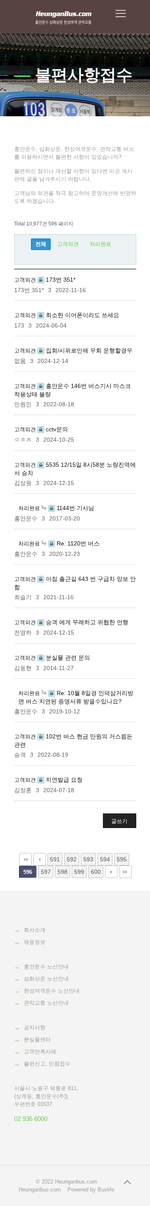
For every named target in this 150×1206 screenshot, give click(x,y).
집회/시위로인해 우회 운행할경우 (88, 350)
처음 (25, 859)
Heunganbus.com (76, 1181)
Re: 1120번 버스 (77, 543)
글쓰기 (119, 821)
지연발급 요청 (63, 779)
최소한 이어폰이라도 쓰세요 (81, 315)
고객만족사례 (40, 1051)
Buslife (106, 1189)
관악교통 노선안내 (46, 1003)
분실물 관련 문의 (67, 657)
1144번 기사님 (74, 508)
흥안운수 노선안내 (46, 966)
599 (79, 871)
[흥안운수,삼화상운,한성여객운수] (63, 16)
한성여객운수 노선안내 (52, 991)
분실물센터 (37, 1039)
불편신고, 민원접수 (47, 1064)
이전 (39, 859)
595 (122, 859)
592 (72, 859)
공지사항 (34, 1027)
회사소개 (34, 930)
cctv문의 (56, 429)
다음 (111, 872)
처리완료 (100, 244)
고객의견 (68, 244)
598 (63, 871)
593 (88, 859)
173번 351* (59, 279)
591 (55, 859)
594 (105, 859)
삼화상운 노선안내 (46, 979)
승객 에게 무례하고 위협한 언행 (86, 622)
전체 (40, 244)
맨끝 (125, 872)
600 (96, 871)
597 (46, 871)
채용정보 (34, 942)
